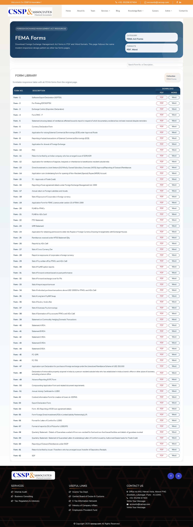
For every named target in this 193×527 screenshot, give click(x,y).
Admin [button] (168, 11)
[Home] (26, 11)
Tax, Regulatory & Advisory (26, 501)
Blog (118, 11)
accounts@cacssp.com (158, 2)
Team (93, 11)
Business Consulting (23, 496)
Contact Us (183, 11)
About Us (81, 11)
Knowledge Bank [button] (135, 11)
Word (174, 97)
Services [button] (105, 11)
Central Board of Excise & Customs (88, 496)
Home (68, 11)
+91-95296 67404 (127, 2)
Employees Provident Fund (84, 510)
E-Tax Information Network (84, 501)
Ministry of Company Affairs (84, 505)
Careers (155, 11)
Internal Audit (20, 491)
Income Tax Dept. (80, 491)
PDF (161, 97)
